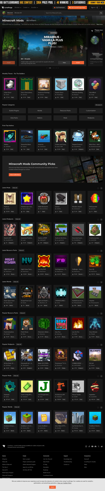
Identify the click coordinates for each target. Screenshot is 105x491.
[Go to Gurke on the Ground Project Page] (61, 233)
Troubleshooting (68, 461)
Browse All (18, 13)
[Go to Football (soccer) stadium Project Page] (78, 296)
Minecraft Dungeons (7, 475)
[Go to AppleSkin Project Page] (95, 390)
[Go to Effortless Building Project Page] (78, 88)
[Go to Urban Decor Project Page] (9, 88)
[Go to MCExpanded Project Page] (95, 202)
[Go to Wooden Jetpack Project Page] (78, 202)
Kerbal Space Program (7, 472)
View (64, 62)
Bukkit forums (46, 472)
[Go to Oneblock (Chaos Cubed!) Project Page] (9, 421)
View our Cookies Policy (64, 483)
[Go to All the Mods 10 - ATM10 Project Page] (9, 359)
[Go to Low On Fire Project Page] (78, 327)
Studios (33, 7)
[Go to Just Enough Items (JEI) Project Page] (44, 390)
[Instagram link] (86, 446)
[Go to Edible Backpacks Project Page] (44, 202)
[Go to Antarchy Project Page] (44, 140)
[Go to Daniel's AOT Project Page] (9, 233)
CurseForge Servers (48, 475)
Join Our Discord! (47, 459)
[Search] (101, 13)
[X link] (99, 446)
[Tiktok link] (89, 446)
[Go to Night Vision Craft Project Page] (9, 265)
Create (25, 7)
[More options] (101, 7)
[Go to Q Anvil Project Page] (61, 202)
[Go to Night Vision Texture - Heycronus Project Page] (26, 265)
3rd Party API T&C (27, 470)
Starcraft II (5, 470)
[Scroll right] (101, 188)
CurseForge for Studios (90, 461)
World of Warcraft (7, 464)
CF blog (45, 464)
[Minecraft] (4, 13)
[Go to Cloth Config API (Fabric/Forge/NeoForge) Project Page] (26, 390)
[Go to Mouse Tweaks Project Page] (78, 390)
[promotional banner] (52, 2)
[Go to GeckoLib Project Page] (9, 390)
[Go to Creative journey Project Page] (95, 233)
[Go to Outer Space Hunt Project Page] (9, 296)
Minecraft (4, 461)
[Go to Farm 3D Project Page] (95, 265)
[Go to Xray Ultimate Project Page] (95, 327)
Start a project (26, 459)
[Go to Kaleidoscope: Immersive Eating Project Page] (26, 202)
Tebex (85, 464)
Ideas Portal (46, 461)
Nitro (85, 467)
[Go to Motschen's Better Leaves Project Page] (44, 327)
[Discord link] (95, 446)
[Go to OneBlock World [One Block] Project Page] (95, 421)
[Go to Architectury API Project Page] (61, 390)
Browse (17, 7)
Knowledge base (68, 459)
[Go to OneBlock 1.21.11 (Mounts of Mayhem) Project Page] (26, 421)
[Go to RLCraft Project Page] (95, 359)
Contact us (66, 464)
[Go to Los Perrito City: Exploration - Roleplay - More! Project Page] (78, 421)
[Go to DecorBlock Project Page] (95, 88)
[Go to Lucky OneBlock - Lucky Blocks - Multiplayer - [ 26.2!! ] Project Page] (44, 421)
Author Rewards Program (29, 464)
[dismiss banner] (102, 2)
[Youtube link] (92, 446)
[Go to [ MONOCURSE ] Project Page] (61, 296)
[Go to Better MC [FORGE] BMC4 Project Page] (44, 359)
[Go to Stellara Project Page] (9, 140)
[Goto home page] (7, 7)
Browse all (99, 105)
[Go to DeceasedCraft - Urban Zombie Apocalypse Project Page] (26, 359)
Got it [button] (52, 487)
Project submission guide (29, 461)
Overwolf (86, 459)
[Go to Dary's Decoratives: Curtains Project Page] (26, 88)
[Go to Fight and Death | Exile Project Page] (44, 296)
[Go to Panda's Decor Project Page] (61, 88)
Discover (10, 13)
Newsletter (46, 467)
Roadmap (45, 470)
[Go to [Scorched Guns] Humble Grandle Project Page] (78, 233)
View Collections (15, 174)
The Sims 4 (5, 467)
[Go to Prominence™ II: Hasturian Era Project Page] (61, 359)
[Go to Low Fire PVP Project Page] (44, 265)
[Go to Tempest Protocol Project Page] (78, 140)
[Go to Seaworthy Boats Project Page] (26, 140)
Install (78, 62)
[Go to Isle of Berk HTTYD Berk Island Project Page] (61, 421)
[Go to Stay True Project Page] (61, 327)
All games (4, 459)
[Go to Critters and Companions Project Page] (61, 140)
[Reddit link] (102, 446)
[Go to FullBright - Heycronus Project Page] (78, 265)
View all (15, 188)
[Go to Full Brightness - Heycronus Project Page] (61, 265)
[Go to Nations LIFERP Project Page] (44, 233)
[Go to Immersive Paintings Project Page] (44, 88)
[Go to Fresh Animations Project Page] (9, 327)
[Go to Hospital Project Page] (95, 296)
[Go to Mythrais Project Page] (9, 202)
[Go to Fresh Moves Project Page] (26, 327)
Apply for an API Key (28, 467)
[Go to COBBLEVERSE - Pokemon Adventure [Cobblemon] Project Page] (78, 359)
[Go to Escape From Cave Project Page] (26, 296)
